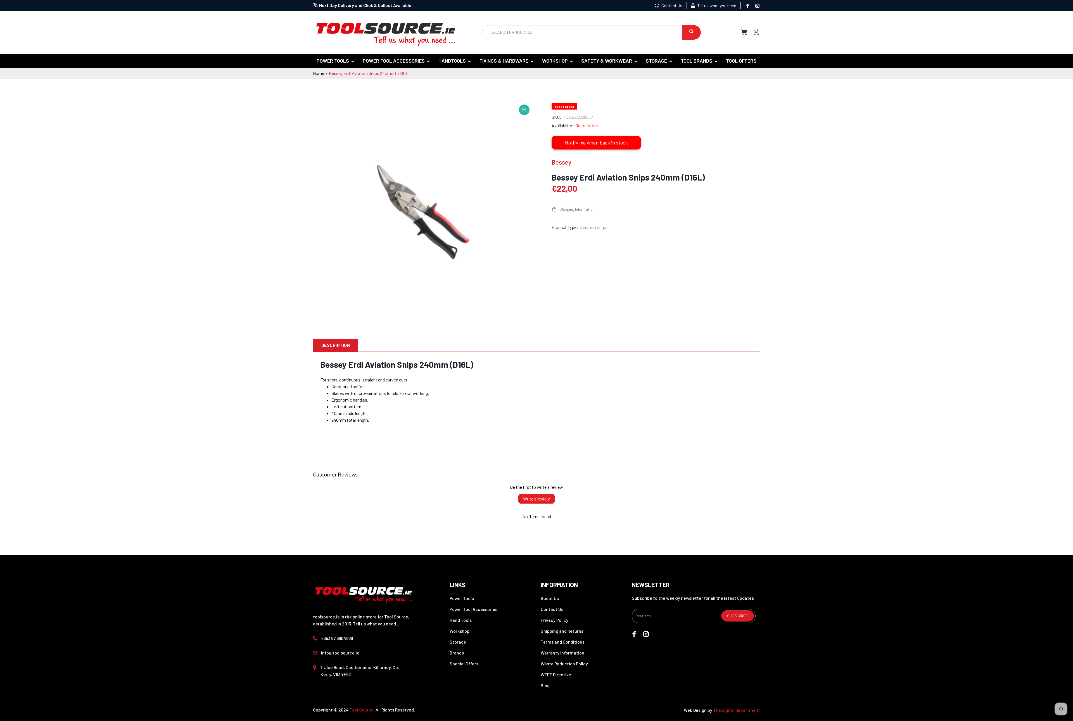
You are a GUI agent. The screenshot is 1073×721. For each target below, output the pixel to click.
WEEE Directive (556, 674)
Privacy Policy (554, 620)
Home (318, 73)
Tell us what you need (716, 5)
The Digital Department (736, 710)
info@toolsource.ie (340, 652)
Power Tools (462, 598)
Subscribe (737, 615)
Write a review (536, 498)
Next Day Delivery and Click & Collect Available (365, 5)
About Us (550, 598)
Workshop (459, 631)
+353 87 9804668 (337, 638)
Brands (457, 652)
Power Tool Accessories (473, 609)
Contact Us (671, 5)
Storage (458, 641)
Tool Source (362, 709)
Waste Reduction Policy (564, 663)
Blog (545, 685)
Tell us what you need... (376, 623)
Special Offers (464, 663)
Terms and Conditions (563, 641)
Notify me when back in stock (596, 142)
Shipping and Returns (562, 631)
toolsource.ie (326, 616)
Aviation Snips (593, 227)
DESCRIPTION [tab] (335, 345)
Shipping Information (577, 209)
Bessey (561, 162)
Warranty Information (562, 652)
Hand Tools (461, 620)
